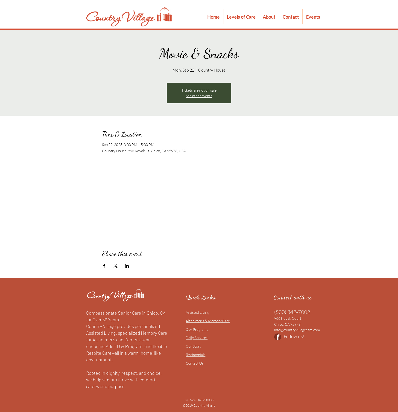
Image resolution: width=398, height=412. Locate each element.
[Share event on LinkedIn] (127, 266)
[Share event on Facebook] (104, 266)
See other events (199, 95)
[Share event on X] (115, 266)
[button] (241, 16)
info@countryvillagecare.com (297, 330)
